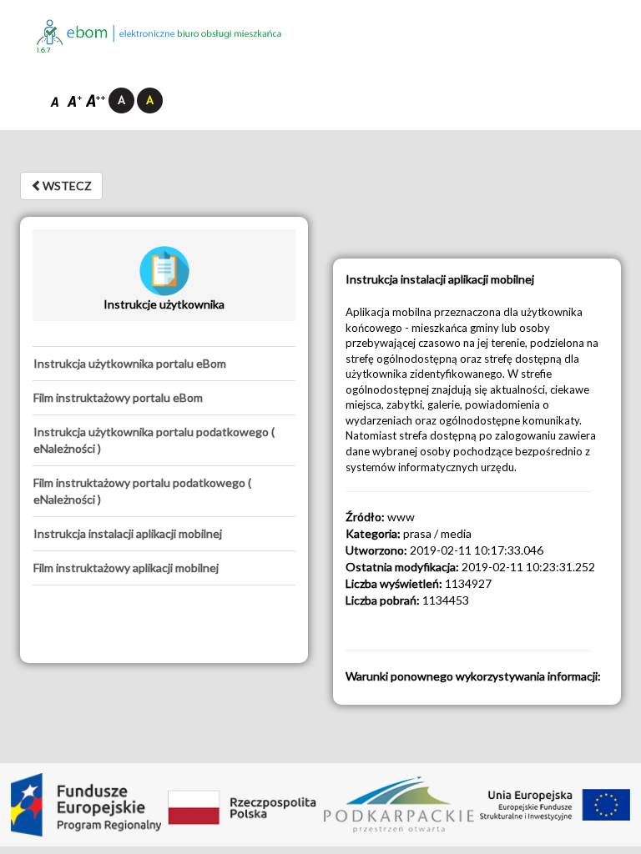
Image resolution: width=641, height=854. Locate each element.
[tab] (164, 363)
